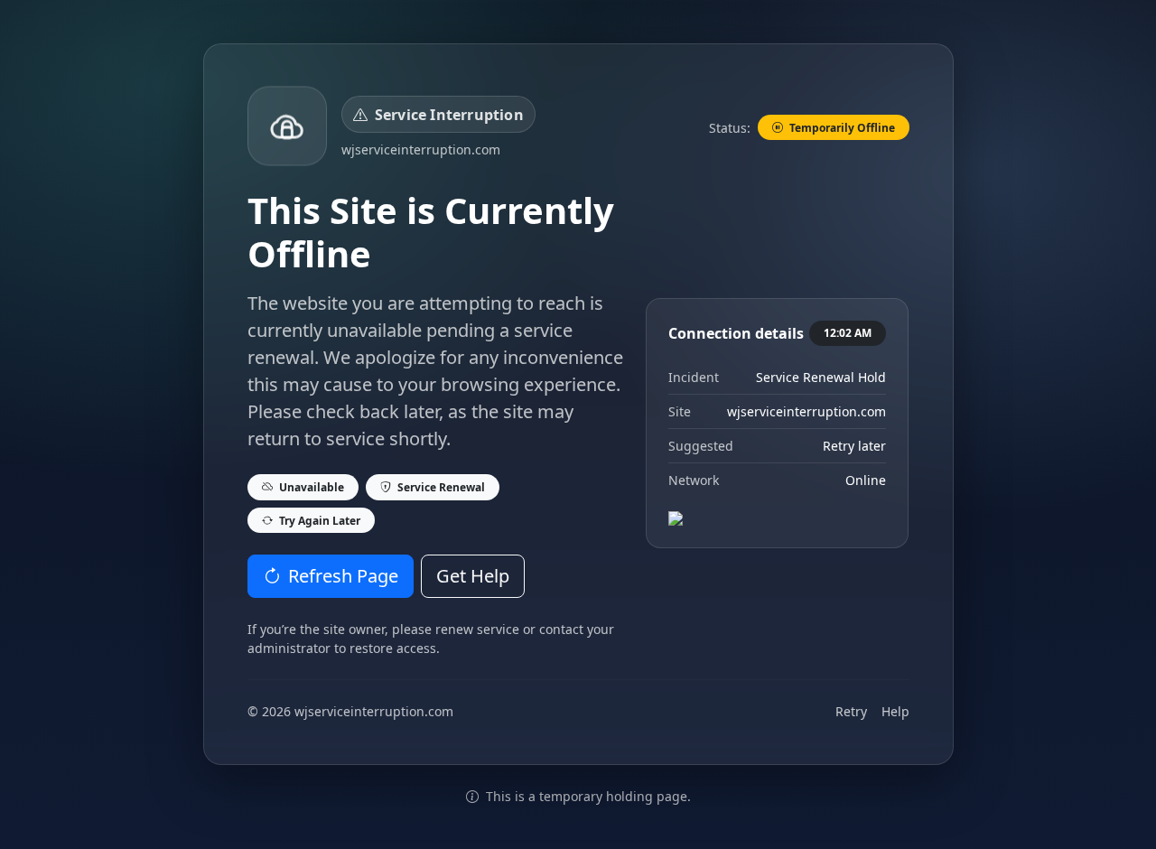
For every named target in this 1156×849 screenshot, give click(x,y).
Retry (851, 711)
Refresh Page (343, 576)
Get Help (472, 576)
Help (895, 711)
